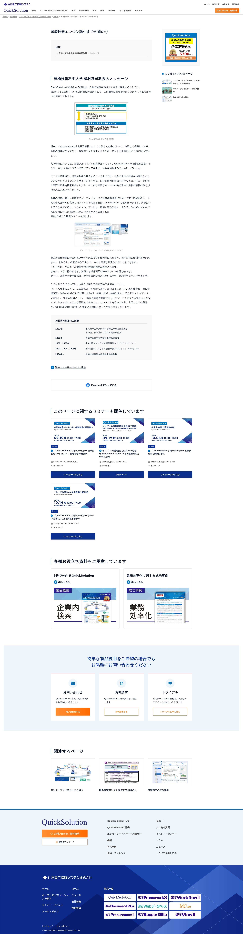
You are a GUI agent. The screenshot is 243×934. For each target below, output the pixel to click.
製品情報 (13, 17)
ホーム (5, 17)
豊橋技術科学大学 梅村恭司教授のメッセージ (79, 53)
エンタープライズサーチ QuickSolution (35, 17)
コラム (55, 17)
